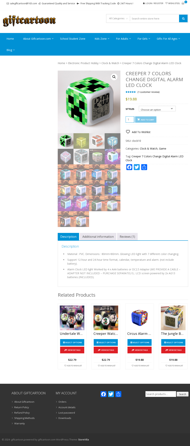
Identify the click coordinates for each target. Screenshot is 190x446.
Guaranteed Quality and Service (58, 3)
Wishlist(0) (174, 3)
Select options (73, 342)
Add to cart (147, 120)
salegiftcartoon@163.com (23, 3)
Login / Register (154, 3)
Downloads (64, 418)
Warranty (19, 423)
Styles (130, 109)
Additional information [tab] (98, 237)
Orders (62, 401)
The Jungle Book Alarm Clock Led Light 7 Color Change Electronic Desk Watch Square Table (173, 334)
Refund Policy (22, 412)
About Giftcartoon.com (37, 38)
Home (10, 38)
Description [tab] (68, 237)
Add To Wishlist (74, 365)
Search (182, 394)
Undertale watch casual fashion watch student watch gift (72, 334)
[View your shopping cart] (182, 3)
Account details (67, 407)
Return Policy (21, 407)
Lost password (66, 412)
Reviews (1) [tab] (127, 237)
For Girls (142, 38)
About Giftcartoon (24, 401)
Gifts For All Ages (167, 38)
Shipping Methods (24, 418)
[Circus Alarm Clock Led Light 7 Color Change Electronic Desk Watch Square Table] (139, 318)
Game (162, 148)
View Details (74, 350)
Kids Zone (101, 38)
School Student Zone (72, 38)
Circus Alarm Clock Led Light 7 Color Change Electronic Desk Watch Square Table (139, 334)
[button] (114, 77)
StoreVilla (83, 439)
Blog (9, 50)
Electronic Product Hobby (83, 63)
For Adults (122, 38)
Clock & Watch (110, 63)
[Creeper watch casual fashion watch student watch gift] (106, 318)
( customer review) (148, 92)
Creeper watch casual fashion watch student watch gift (106, 334)
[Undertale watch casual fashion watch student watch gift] (72, 318)
